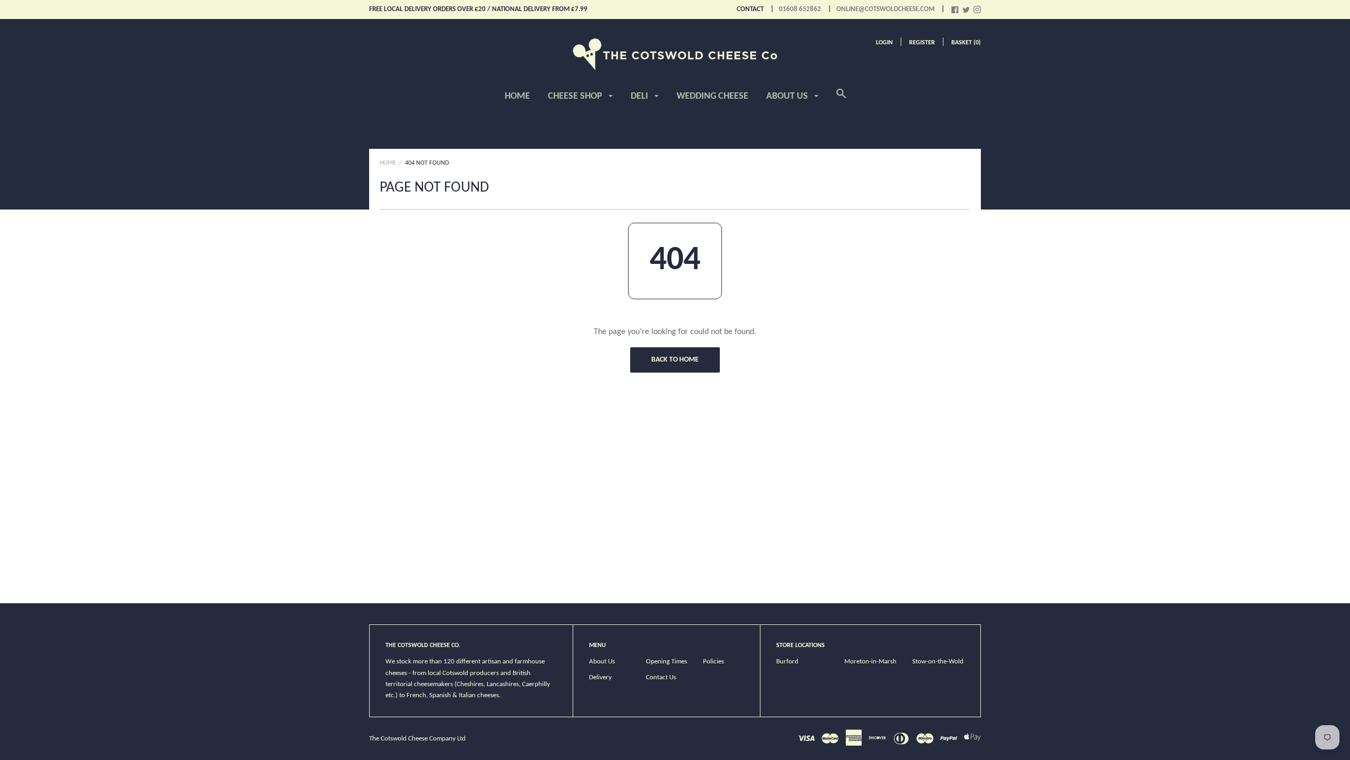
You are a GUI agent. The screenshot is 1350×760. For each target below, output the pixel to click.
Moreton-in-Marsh (870, 661)
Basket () (966, 43)
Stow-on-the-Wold (937, 661)
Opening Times (666, 661)
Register (922, 43)
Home (517, 96)
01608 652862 (800, 9)
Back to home (675, 360)
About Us (788, 96)
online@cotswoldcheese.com (885, 9)
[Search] (841, 100)
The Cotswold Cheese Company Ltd (417, 738)
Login (884, 43)
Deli (640, 96)
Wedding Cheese (712, 96)
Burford (787, 661)
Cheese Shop (576, 96)
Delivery (600, 677)
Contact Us (661, 677)
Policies (713, 661)
